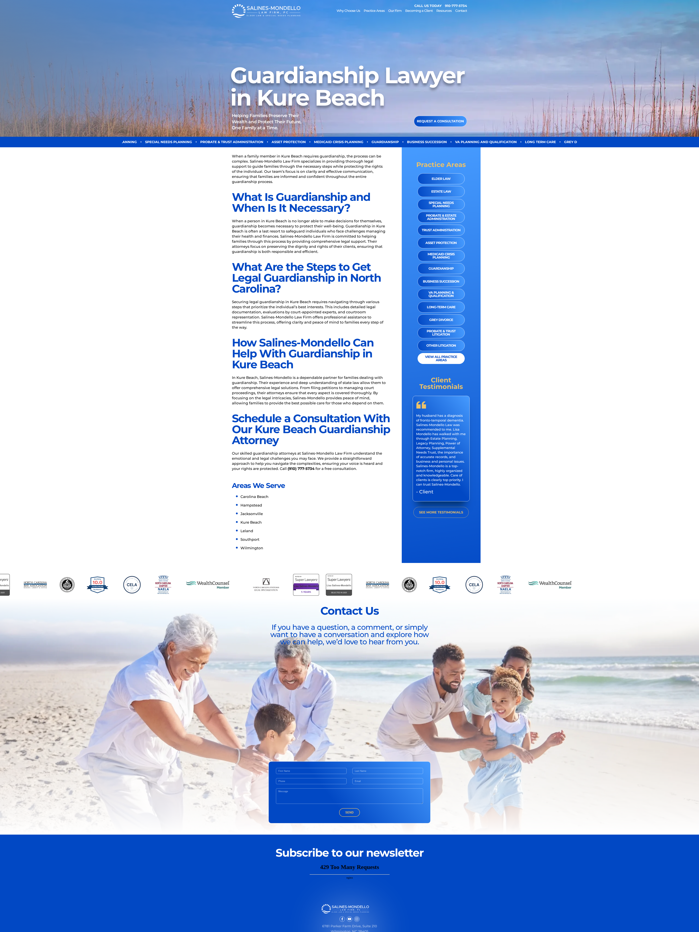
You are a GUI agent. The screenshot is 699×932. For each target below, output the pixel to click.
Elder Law (441, 179)
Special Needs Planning (441, 204)
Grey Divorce (441, 320)
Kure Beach (251, 522)
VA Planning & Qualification (441, 294)
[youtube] (349, 919)
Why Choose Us (348, 11)
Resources (444, 11)
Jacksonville (251, 514)
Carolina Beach (254, 496)
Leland (246, 531)
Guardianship (441, 269)
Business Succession (441, 281)
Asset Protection (441, 243)
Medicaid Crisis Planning (441, 255)
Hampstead (251, 505)
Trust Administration (441, 230)
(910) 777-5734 (301, 468)
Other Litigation (441, 346)
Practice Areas (374, 11)
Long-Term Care (441, 307)
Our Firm (395, 11)
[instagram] (356, 919)
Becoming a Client (419, 11)
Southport (249, 539)
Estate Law (441, 192)
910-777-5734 (456, 6)
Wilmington (251, 548)
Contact (461, 11)
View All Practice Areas (441, 358)
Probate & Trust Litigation (441, 332)
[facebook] (342, 919)
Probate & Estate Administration (441, 217)
